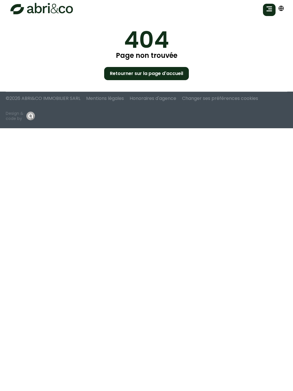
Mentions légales (105, 98)
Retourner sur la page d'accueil (146, 73)
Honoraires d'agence (153, 98)
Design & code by (14, 116)
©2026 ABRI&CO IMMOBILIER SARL (43, 98)
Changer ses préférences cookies (220, 98)
